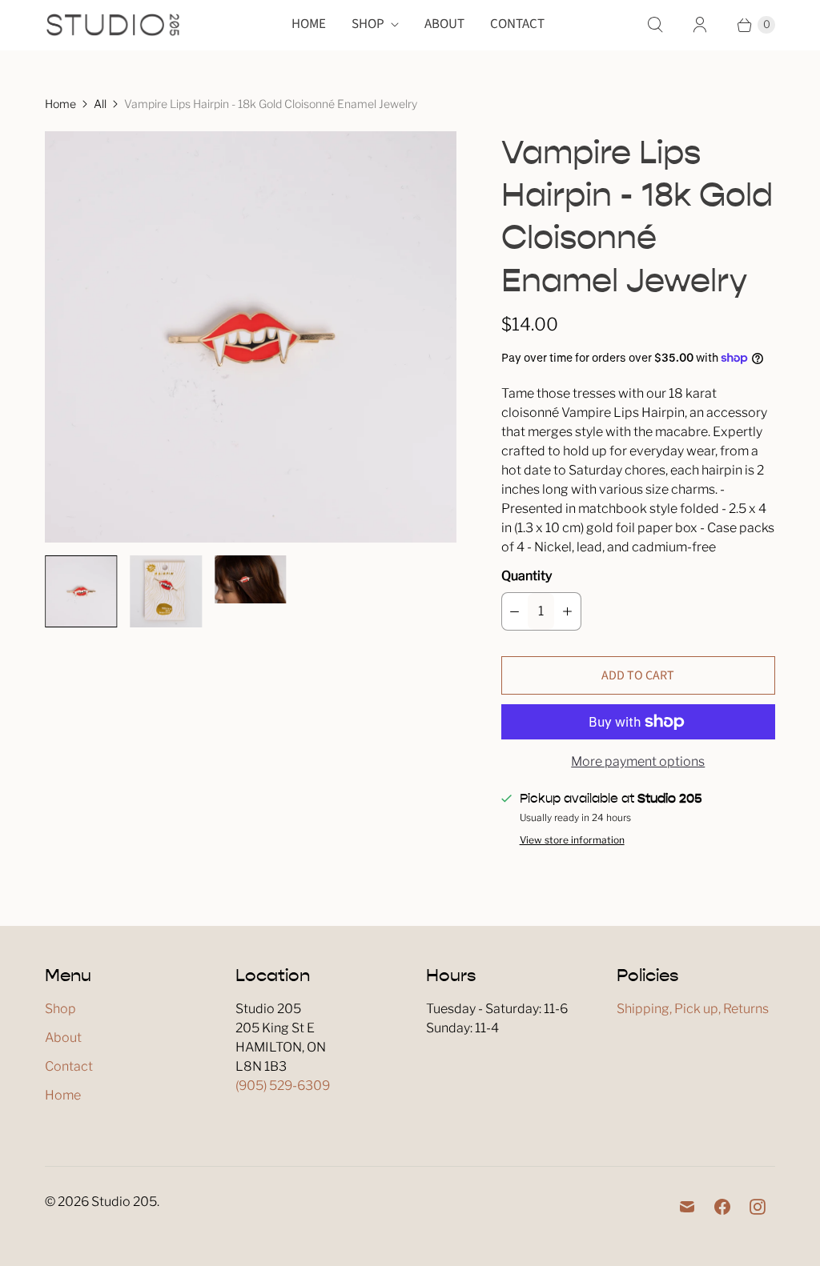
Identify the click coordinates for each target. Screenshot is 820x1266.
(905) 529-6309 (282, 1085)
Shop (368, 24)
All (100, 103)
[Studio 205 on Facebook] (722, 1206)
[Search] (655, 25)
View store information (572, 840)
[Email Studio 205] (687, 1206)
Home (308, 24)
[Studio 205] (113, 25)
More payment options (638, 761)
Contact (517, 24)
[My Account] (699, 25)
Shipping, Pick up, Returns (693, 1008)
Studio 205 (124, 1201)
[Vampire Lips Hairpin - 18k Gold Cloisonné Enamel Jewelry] (250, 337)
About (444, 24)
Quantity (526, 575)
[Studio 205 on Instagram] (757, 1206)
